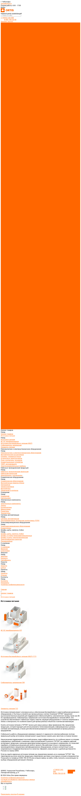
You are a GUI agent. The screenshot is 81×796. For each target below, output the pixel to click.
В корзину (20, 794)
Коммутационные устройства (12, 44)
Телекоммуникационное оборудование (15, 86)
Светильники (6, 69)
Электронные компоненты (11, 70)
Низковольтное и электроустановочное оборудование (21, 35)
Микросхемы (6, 76)
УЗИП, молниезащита (9, 46)
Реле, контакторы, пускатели (11, 42)
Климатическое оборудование (12, 55)
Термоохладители (7, 61)
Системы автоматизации (10, 82)
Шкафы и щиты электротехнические (14, 93)
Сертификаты (6, 110)
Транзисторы (5, 80)
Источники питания (8, 25)
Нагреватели (5, 59)
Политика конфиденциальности (12, 123)
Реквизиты (5, 121)
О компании (5, 202)
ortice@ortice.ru (6, 4)
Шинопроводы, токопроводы (11, 54)
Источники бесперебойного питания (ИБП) (16, 29)
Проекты (4, 217)
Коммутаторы (6, 87)
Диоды (3, 72)
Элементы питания (8, 33)
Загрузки (4, 208)
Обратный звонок (71, 772)
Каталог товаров (7, 127)
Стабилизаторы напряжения (11, 31)
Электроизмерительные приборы (13, 48)
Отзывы (4, 118)
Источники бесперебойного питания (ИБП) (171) (18, 656)
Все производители (8, 99)
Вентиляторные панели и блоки (12, 57)
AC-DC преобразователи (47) (11, 630)
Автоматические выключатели (12, 37)
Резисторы (5, 78)
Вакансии (4, 102)
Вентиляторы (6, 63)
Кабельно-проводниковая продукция (14, 50)
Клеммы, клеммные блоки (11, 38)
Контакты (4, 221)
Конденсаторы (6, 74)
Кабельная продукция (9, 52)
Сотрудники (5, 104)
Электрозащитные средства (11, 95)
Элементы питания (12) (9, 709)
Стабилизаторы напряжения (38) (13, 683)
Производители (6, 200)
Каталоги (4, 108)
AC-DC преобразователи (10, 27)
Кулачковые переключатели (11, 40)
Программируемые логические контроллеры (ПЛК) (20, 84)
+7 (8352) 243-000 (7, 18)
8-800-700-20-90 (10, 20)
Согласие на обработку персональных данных (18, 780)
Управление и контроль (9, 65)
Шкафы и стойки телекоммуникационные (16, 91)
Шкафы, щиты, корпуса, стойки (12, 89)
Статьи (3, 114)
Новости (4, 214)
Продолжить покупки (9, 794)
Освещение (5, 67)
